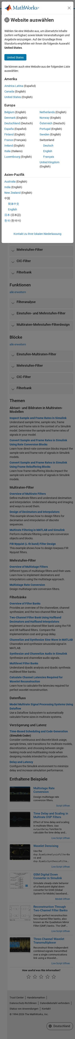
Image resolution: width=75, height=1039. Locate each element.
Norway (44, 117)
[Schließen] (69, 8)
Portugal (45, 128)
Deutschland (12, 123)
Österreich (46, 123)
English (47, 151)
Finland (9, 134)
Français (48, 156)
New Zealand (12, 192)
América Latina (13, 85)
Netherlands (47, 112)
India (7, 187)
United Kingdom (49, 162)
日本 (7, 215)
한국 (7, 220)
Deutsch (48, 145)
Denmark (10, 117)
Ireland (8, 145)
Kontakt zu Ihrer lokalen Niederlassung (37, 233)
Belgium (9, 112)
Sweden (44, 134)
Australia (10, 181)
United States (12, 97)
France (8, 140)
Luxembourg (12, 156)
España (9, 128)
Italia (7, 151)
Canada (9, 91)
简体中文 (13, 203)
